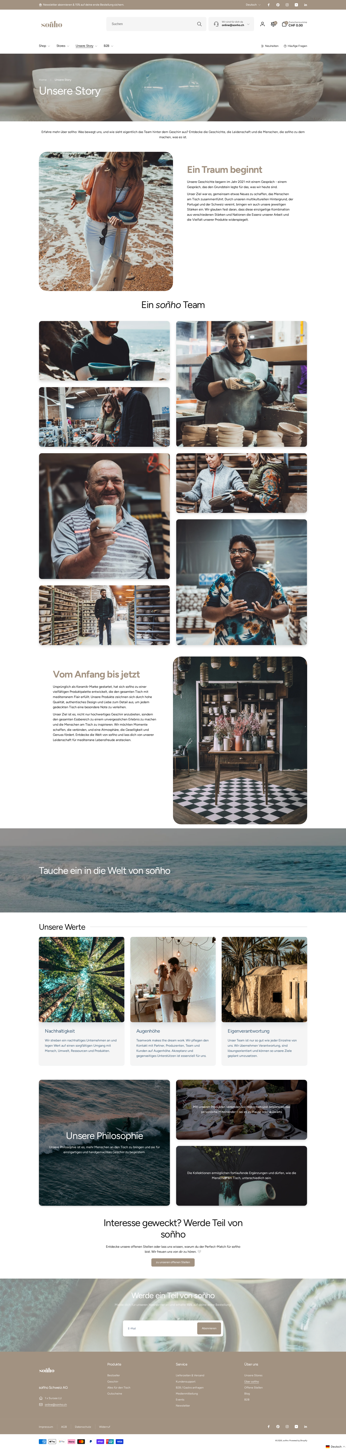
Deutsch (251, 4)
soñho (286, 1440)
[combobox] (156, 24)
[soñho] (47, 1377)
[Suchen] (199, 24)
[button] (294, 24)
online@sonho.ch (56, 1404)
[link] (81, 5)
